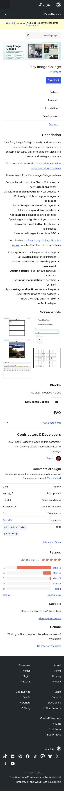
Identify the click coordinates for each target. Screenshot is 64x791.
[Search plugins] (28, 35)
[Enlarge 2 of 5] (56, 351)
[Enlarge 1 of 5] (56, 321)
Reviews (53, 100)
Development (50, 116)
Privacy (56, 681)
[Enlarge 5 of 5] (26, 366)
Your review (54, 594)
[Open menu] (5, 4)
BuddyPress (52, 734)
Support (53, 124)
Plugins (26, 676)
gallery (14, 527)
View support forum (50, 618)
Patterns (25, 681)
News (57, 670)
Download (53, 80)
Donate (24, 702)
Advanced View (52, 542)
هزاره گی (49, 748)
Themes (25, 670)
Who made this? (51, 422)
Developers (54, 702)
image (15, 533)
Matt (56, 723)
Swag (25, 708)
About (57, 665)
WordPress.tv (51, 708)
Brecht (57, 71)
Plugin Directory (52, 14)
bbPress (54, 729)
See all (7, 594)
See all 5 (7, 520)
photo (7, 533)
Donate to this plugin (49, 646)
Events (26, 697)
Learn (58, 691)
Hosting (56, 676)
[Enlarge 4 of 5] (26, 343)
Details (54, 92)
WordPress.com (50, 718)
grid (6, 527)
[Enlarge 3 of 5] (26, 321)
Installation (51, 108)
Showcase (24, 665)
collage (22, 527)
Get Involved (23, 691)
